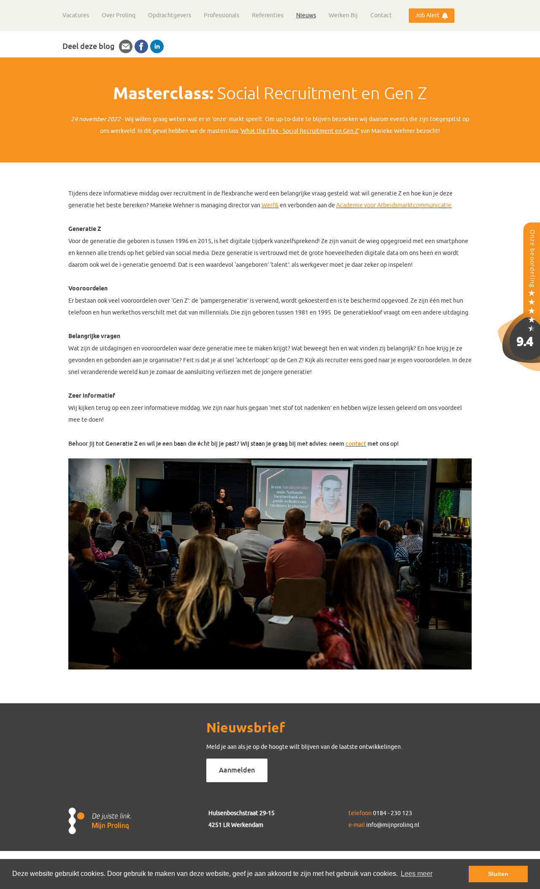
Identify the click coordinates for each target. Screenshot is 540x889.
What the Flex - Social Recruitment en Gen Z (299, 131)
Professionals (221, 15)
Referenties (268, 15)
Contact (381, 15)
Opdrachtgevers (169, 15)
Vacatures (75, 15)
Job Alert (427, 15)
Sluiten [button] (498, 873)
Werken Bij (343, 15)
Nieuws (306, 15)
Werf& (270, 205)
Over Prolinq (118, 15)
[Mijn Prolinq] (519, 369)
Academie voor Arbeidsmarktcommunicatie (393, 205)
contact (356, 443)
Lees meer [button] (416, 873)
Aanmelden (237, 770)
